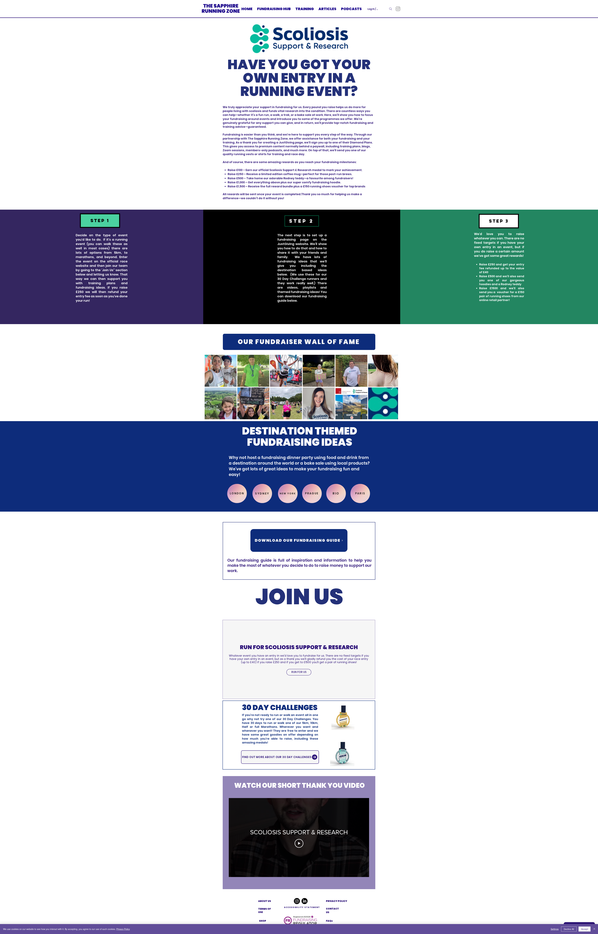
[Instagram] (398, 9)
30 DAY (256, 707)
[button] (100, 220)
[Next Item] (392, 387)
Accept (584, 929)
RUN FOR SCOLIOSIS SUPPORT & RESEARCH (299, 647)
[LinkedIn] (304, 901)
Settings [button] (555, 929)
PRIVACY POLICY (336, 901)
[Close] (594, 929)
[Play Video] (299, 843)
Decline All (569, 929)
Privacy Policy (123, 929)
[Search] (390, 9)
